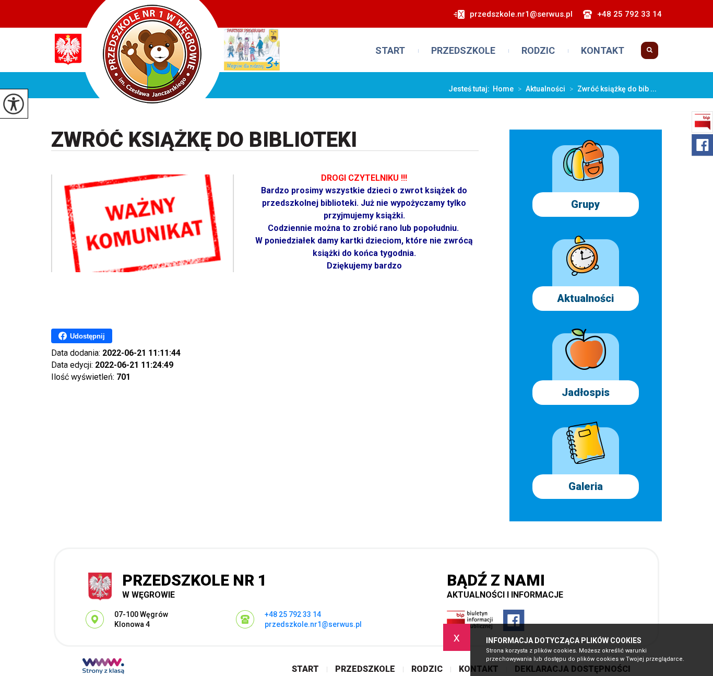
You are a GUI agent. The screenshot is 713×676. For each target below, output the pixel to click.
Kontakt (602, 50)
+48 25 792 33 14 (629, 14)
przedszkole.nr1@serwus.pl (521, 14)
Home (503, 88)
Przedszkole (463, 50)
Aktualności (541, 88)
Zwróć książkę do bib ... (613, 88)
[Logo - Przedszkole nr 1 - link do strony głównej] (167, 61)
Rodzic (538, 50)
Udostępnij (87, 336)
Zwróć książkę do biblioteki (204, 140)
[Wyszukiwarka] (649, 54)
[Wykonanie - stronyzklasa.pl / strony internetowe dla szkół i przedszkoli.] (103, 667)
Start (390, 50)
